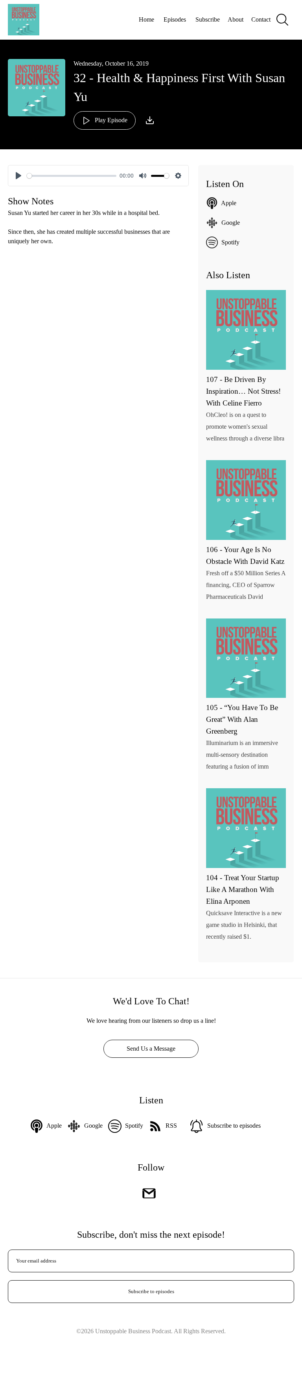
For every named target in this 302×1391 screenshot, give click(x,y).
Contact (261, 19)
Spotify (230, 242)
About (235, 19)
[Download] (150, 120)
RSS (171, 1125)
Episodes (175, 19)
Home (146, 19)
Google (230, 222)
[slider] (71, 176)
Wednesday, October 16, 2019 (111, 63)
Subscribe (207, 19)
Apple (228, 203)
